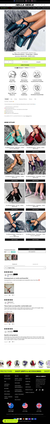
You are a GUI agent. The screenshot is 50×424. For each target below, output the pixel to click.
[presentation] (25, 30)
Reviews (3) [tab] (14, 264)
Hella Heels (38, 380)
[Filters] (5, 268)
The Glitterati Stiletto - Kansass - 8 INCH (35, 147)
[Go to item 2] (14, 257)
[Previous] (6, 30)
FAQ (35, 99)
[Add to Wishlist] (44, 11)
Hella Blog (17, 399)
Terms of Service (29, 392)
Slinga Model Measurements (18, 390)
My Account (7, 378)
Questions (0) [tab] (35, 264)
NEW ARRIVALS (4, 7)
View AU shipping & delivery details (37, 414)
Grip (11, 99)
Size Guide (17, 382)
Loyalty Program (19, 394)
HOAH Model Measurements (18, 386)
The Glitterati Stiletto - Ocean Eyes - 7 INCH (35, 234)
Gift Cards (7, 391)
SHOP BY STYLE (15, 7)
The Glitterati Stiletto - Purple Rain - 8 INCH (35, 176)
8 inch (18, 52)
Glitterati (27, 115)
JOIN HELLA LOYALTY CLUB (25, 2)
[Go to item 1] (8, 257)
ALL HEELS (33, 7)
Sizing (15, 99)
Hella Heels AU (28, 421)
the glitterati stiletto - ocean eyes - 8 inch (28, 52)
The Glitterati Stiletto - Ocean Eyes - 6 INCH (14, 235)
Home (15, 52)
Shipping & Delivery (23, 99)
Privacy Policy (29, 389)
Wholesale (7, 394)
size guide (38, 61)
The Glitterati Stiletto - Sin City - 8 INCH (14, 205)
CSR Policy (28, 387)
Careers (27, 384)
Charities (27, 381)
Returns (30, 99)
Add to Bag (14, 151)
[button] (5, 5)
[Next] (43, 30)
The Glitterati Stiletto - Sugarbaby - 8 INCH (35, 205)
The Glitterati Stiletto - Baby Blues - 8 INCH (14, 147)
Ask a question (32, 251)
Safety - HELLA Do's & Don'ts (18, 379)
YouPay (16, 397)
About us (27, 378)
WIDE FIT (39, 7)
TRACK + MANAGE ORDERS (8, 397)
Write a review (32, 249)
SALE (10, 7)
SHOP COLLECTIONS (25, 7)
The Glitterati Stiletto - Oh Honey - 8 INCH (14, 176)
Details (6, 99)
